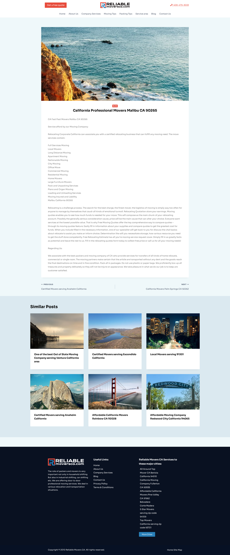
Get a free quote (55, 5)
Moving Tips (110, 14)
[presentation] (57, 331)
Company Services (91, 14)
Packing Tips (125, 14)
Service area (141, 14)
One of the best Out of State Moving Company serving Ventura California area (56, 358)
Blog (153, 14)
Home (62, 14)
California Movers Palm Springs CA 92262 (167, 286)
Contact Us (165, 14)
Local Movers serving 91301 (167, 354)
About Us (73, 14)
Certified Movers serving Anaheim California (63, 286)
